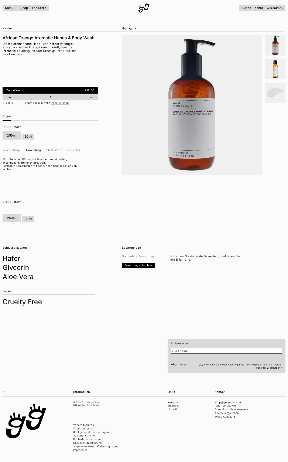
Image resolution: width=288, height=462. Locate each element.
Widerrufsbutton (83, 424)
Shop (24, 8)
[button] (275, 45)
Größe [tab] (7, 116)
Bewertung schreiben (138, 265)
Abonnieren (179, 364)
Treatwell (173, 405)
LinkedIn (173, 409)
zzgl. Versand (60, 102)
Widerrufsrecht (82, 428)
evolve (7, 28)
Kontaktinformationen (87, 439)
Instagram (174, 402)
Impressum (80, 450)
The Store (39, 8)
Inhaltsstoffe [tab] (54, 150)
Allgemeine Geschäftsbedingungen (95, 446)
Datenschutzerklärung (87, 442)
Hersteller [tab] (73, 150)
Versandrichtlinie (84, 435)
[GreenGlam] (144, 8)
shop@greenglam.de (228, 402)
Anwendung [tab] (33, 150)
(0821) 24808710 (225, 405)
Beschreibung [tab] (11, 150)
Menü (9, 8)
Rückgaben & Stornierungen (91, 432)
